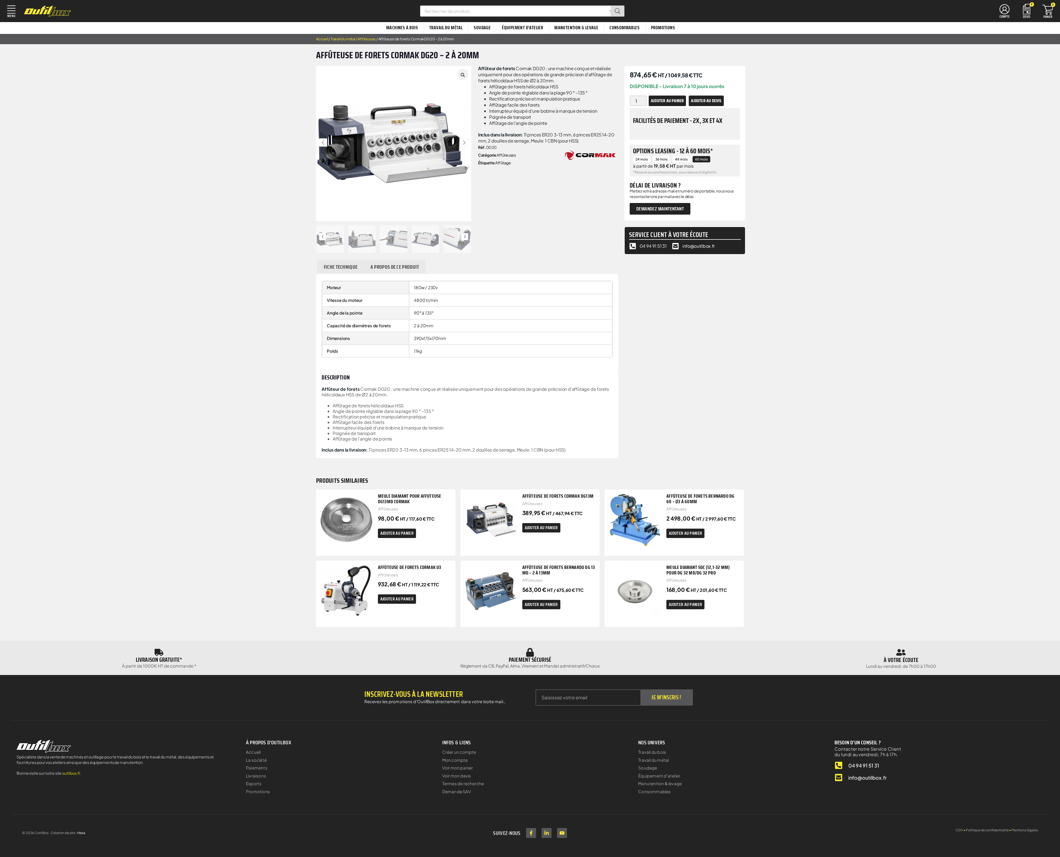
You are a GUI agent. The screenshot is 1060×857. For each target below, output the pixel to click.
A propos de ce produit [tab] (394, 267)
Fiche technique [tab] (341, 267)
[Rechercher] (617, 11)
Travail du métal (343, 39)
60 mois (701, 159)
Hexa (81, 833)
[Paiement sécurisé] (530, 652)
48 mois (681, 159)
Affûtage (503, 162)
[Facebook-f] (531, 833)
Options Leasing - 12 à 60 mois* (673, 151)
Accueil (322, 39)
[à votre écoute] (901, 652)
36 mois (661, 159)
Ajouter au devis (706, 100)
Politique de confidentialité (987, 830)
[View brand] (590, 154)
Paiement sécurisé (530, 659)
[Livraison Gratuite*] (159, 652)
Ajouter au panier (667, 100)
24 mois (641, 159)
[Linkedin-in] (547, 833)
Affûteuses (367, 39)
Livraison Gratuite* (159, 659)
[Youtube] (562, 833)
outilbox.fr (71, 773)
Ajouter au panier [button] (397, 533)
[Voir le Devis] (1026, 10)
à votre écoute (901, 659)
